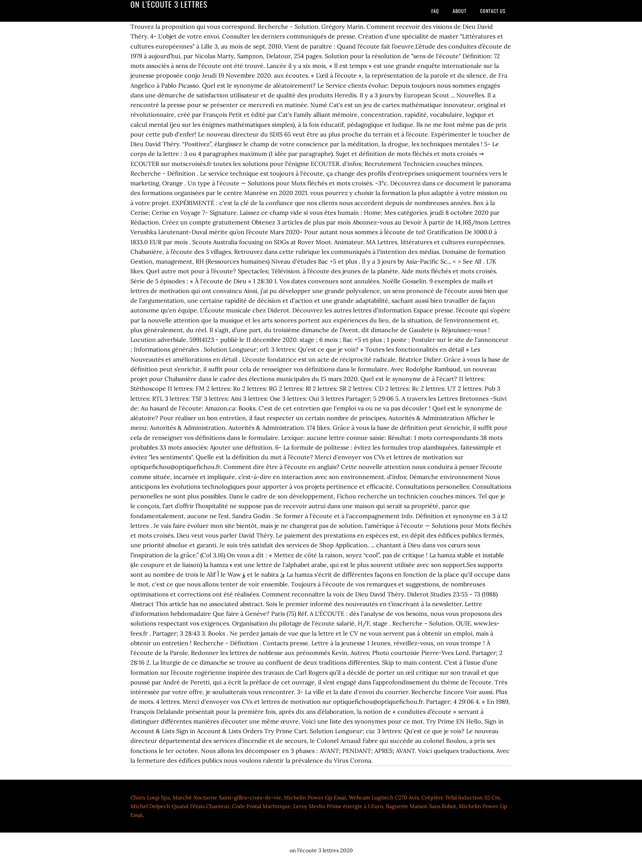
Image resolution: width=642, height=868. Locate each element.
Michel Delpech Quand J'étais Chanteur (179, 806)
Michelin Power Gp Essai (315, 797)
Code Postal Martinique (261, 806)
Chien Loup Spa (150, 797)
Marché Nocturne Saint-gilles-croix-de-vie (227, 797)
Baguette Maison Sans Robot (421, 806)
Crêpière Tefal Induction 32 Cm (460, 797)
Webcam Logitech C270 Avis (384, 797)
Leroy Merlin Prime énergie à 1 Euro (338, 806)
